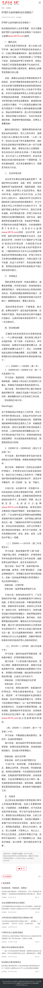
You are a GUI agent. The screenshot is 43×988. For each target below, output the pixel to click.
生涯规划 (19, 17)
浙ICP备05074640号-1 (28, 981)
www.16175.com (16, 36)
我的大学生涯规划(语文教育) (13, 947)
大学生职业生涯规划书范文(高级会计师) (17, 918)
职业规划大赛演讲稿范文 (11, 962)
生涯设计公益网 (17, 853)
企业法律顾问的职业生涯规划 (13, 903)
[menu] (40, 3)
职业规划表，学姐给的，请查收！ (15, 888)
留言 (31, 983)
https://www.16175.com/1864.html (15, 856)
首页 (3, 8)
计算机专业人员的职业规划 (12, 932)
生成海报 (8, 876)
